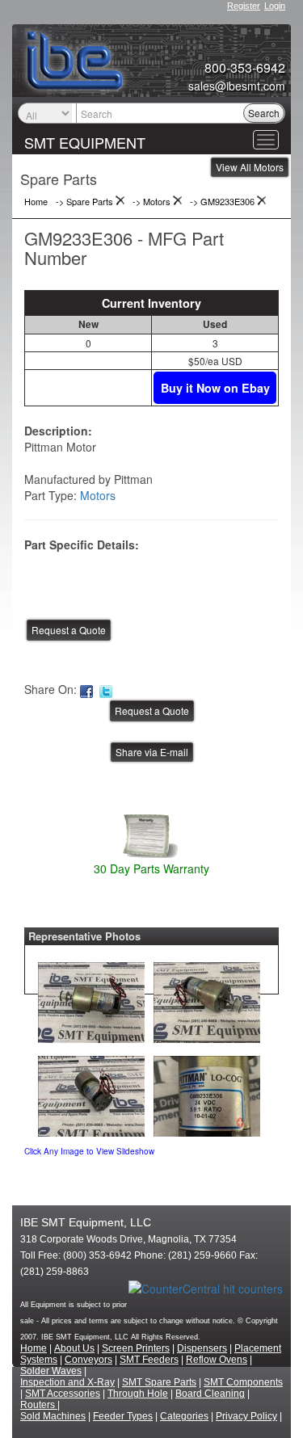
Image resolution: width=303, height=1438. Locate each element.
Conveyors (88, 1359)
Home (33, 1348)
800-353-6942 (244, 68)
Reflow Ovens (216, 1359)
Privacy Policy (246, 1416)
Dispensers (202, 1348)
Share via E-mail (152, 752)
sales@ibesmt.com (236, 86)
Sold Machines (53, 1416)
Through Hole (137, 1393)
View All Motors (250, 167)
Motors (98, 495)
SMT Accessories (62, 1393)
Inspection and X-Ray (67, 1382)
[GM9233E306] (91, 998)
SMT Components (243, 1382)
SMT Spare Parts (159, 1382)
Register (243, 6)
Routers (38, 1405)
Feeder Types (123, 1416)
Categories (184, 1416)
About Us (74, 1348)
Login (274, 6)
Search (264, 113)
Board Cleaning (210, 1393)
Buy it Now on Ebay (215, 388)
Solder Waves (51, 1371)
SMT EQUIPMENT (84, 142)
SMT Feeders (149, 1359)
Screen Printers (136, 1348)
